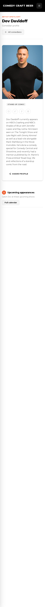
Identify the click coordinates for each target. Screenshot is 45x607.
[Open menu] (39, 5)
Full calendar (11, 202)
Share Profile (20, 174)
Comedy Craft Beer (18, 5)
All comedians (15, 32)
